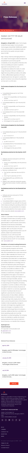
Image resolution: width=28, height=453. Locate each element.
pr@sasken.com (6, 331)
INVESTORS (4, 434)
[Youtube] (9, 420)
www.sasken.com (19, 211)
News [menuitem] (2, 30)
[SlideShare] (19, 420)
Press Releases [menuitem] (9, 30)
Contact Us (4, 432)
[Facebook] (16, 420)
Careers (3, 429)
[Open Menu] (25, 3)
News (2, 436)
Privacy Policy (5, 445)
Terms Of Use (4, 443)
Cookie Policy (5, 447)
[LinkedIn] (2, 420)
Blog (2, 427)
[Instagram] (6, 420)
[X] (12, 420)
